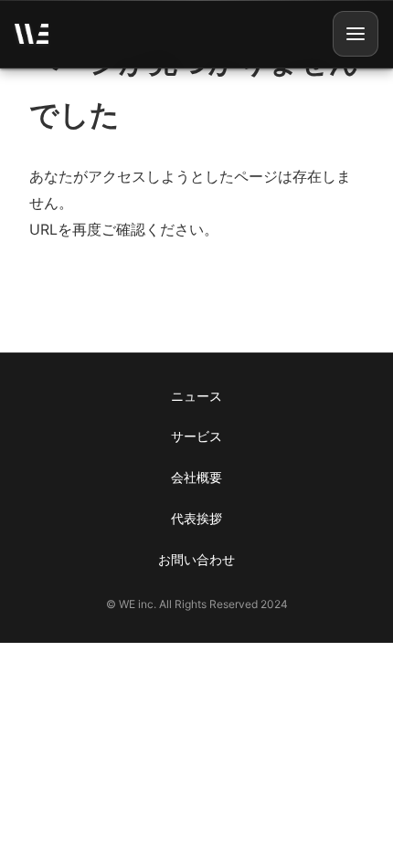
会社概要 (196, 477)
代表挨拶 (196, 518)
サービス (196, 436)
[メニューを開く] (355, 34)
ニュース (196, 396)
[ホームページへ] (31, 33)
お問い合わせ (196, 559)
